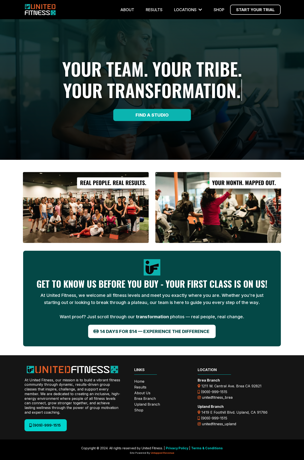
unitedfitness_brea (217, 397)
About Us (142, 393)
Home (139, 381)
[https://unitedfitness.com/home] (40, 9)
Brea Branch (145, 398)
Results (140, 387)
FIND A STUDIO (152, 115)
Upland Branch (147, 404)
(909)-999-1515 (214, 392)
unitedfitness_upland (219, 424)
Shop (138, 410)
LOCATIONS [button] (186, 9)
